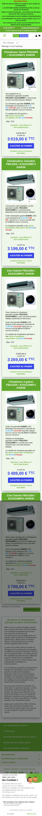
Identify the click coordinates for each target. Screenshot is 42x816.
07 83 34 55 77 (9, 28)
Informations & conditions (15, 759)
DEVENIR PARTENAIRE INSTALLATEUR (19, 737)
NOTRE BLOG (9, 731)
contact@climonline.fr (30, 28)
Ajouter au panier (21, 146)
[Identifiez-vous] (36, 36)
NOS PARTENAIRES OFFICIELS (16, 748)
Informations (8, 755)
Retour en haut (32, 609)
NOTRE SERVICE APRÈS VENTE (16, 743)
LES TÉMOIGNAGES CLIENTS (15, 725)
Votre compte (9, 762)
